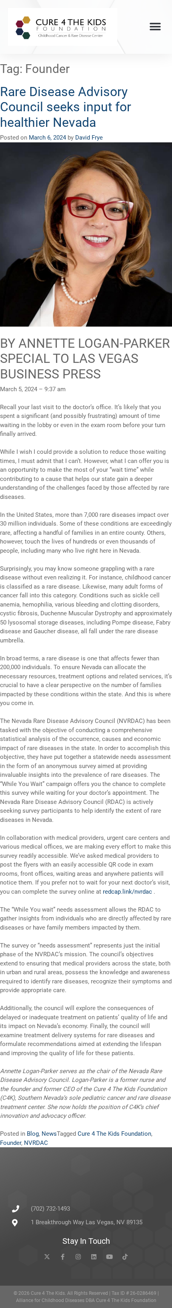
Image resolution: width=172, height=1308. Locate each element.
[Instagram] (78, 1257)
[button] (155, 27)
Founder (10, 1142)
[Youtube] (109, 1257)
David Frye (89, 137)
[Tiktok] (125, 1257)
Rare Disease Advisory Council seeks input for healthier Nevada (65, 107)
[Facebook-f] (63, 1257)
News (49, 1133)
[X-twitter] (47, 1257)
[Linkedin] (94, 1257)
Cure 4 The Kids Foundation (114, 1133)
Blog (33, 1133)
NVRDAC (36, 1142)
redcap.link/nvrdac (128, 891)
